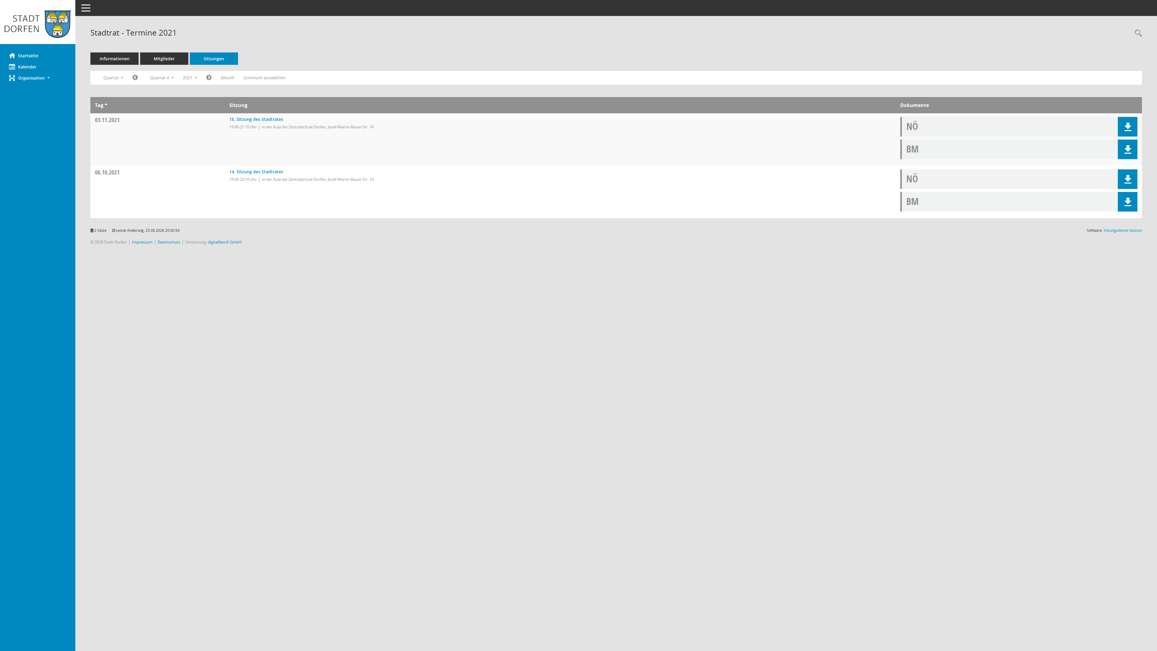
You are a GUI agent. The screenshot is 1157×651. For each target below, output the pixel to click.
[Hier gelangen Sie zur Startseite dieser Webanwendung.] (37, 24)
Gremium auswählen (264, 77)
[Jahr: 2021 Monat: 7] (135, 77)
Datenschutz (169, 242)
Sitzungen (214, 58)
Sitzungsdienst (1123, 230)
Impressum (142, 242)
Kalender (27, 67)
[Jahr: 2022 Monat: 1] (209, 77)
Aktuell (227, 77)
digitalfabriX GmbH (225, 242)
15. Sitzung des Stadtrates (256, 119)
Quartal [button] (111, 77)
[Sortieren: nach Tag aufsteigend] (106, 105)
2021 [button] (188, 77)
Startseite (28, 55)
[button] (37, 77)
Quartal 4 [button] (160, 77)
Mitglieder (164, 58)
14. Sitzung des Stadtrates (256, 172)
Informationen (115, 58)
